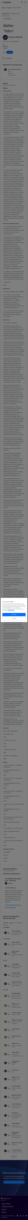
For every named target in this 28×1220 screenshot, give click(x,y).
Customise (14, 618)
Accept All (14, 614)
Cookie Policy (11, 610)
